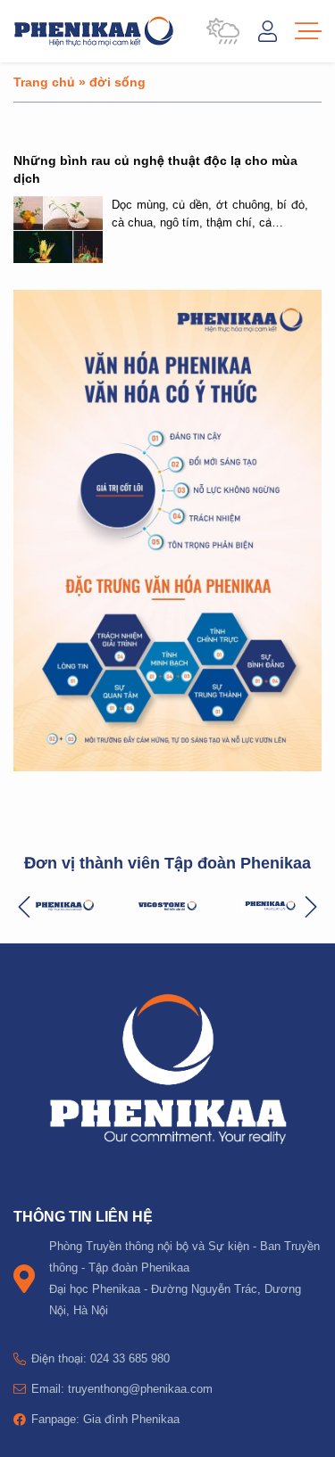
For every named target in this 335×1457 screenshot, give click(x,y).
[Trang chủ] (93, 31)
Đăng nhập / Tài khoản (267, 31)
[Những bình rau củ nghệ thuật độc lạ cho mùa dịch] (58, 229)
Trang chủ (44, 81)
